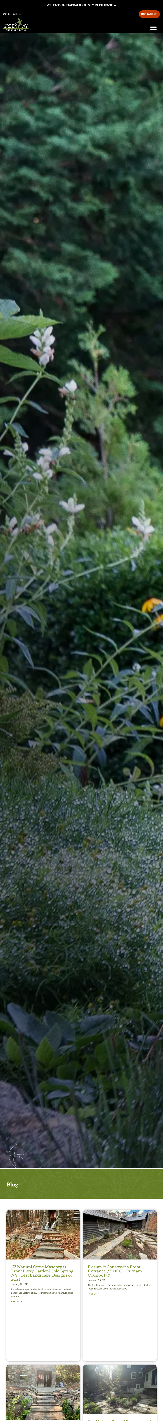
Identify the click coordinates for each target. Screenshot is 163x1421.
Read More (16, 1301)
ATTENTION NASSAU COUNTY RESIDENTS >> (81, 4)
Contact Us (149, 14)
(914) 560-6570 (14, 14)
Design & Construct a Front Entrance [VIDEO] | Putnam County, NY (115, 1270)
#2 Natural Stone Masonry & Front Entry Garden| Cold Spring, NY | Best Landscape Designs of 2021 (42, 1273)
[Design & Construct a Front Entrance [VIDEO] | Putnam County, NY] (120, 1212)
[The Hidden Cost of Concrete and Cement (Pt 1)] (120, 1367)
